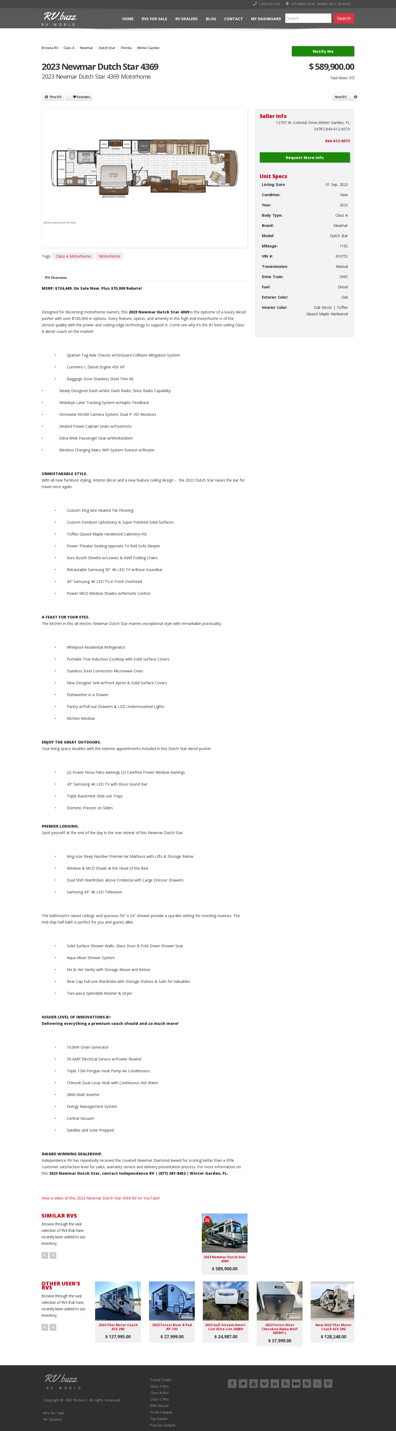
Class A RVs (159, 1386)
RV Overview (56, 277)
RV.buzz (80, 1400)
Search (344, 18)
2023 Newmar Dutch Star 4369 (225, 1259)
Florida (126, 48)
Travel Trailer (161, 1379)
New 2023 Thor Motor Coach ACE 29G (333, 1327)
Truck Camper (161, 1412)
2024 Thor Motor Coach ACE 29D (118, 1327)
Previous (48, 168)
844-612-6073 (337, 140)
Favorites (83, 97)
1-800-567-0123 (269, 4)
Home (128, 18)
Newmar (86, 48)
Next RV (341, 97)
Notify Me (323, 51)
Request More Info (305, 157)
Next (240, 168)
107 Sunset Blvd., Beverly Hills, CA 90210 (320, 4)
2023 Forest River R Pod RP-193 (172, 1327)
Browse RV (50, 48)
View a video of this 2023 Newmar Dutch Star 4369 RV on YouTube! (101, 1198)
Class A (69, 48)
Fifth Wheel (159, 1405)
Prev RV (56, 97)
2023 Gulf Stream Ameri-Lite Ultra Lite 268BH (225, 1327)
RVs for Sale (154, 18)
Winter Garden (148, 48)
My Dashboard (266, 18)
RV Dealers (186, 18)
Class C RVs (159, 1399)
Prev (44, 1255)
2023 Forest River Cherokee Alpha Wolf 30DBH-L (280, 1329)
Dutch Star (107, 48)
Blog (211, 18)
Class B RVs (159, 1392)
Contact (233, 18)
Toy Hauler (159, 1418)
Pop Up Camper (163, 1425)
